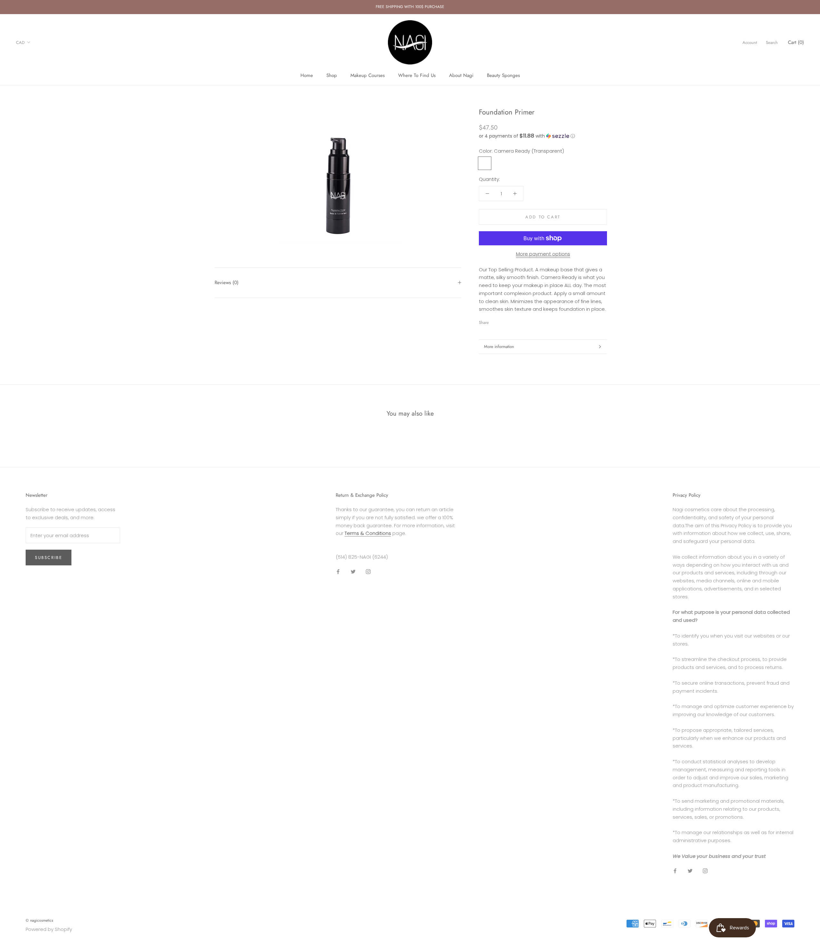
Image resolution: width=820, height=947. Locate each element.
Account (749, 42)
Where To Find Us (417, 75)
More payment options (543, 253)
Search (772, 42)
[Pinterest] (511, 321)
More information (499, 346)
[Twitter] (503, 321)
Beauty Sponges (503, 75)
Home (306, 75)
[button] (543, 135)
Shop (331, 75)
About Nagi (461, 75)
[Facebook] (495, 321)
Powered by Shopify (49, 929)
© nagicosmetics (39, 920)
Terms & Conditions (368, 533)
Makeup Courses (367, 75)
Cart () (796, 42)
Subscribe (48, 557)
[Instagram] (368, 572)
